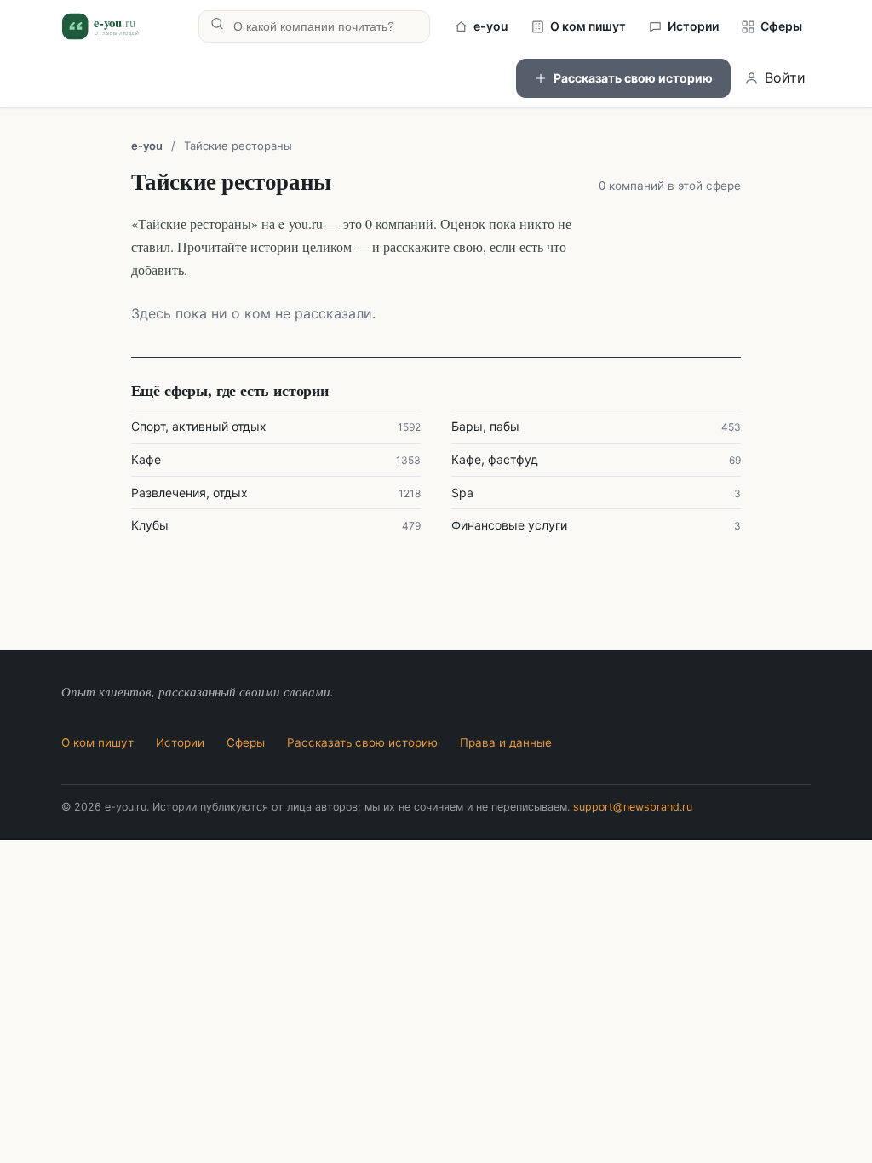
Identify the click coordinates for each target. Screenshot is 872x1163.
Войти (785, 77)
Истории (693, 26)
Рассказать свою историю (633, 78)
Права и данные (506, 742)
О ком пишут (588, 26)
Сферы (781, 26)
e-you (490, 26)
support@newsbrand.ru (632, 806)
